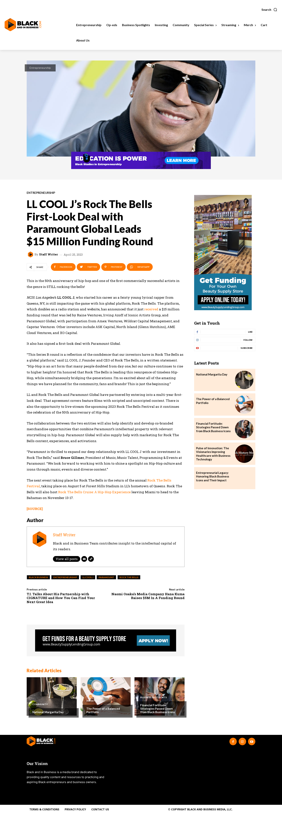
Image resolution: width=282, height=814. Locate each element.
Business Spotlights (153, 697)
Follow (247, 339)
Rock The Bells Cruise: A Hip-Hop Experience (94, 492)
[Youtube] (251, 741)
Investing (92, 701)
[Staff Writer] (31, 254)
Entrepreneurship (40, 67)
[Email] (84, 559)
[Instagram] (242, 741)
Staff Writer (48, 254)
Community (40, 704)
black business (38, 577)
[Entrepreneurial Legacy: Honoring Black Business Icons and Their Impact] (244, 478)
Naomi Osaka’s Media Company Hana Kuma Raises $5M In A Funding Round (148, 596)
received (151, 309)
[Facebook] (233, 741)
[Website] (91, 559)
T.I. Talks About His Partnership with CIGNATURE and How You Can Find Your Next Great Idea (61, 598)
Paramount (106, 577)
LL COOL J (87, 577)
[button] (269, 9)
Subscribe (246, 347)
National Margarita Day (48, 712)
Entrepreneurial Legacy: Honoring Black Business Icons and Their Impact (212, 476)
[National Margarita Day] (52, 696)
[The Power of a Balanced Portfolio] (106, 696)
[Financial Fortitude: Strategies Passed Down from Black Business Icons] (244, 429)
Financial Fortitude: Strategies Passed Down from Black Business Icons (157, 708)
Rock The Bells (129, 577)
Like (250, 331)
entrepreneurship (65, 577)
